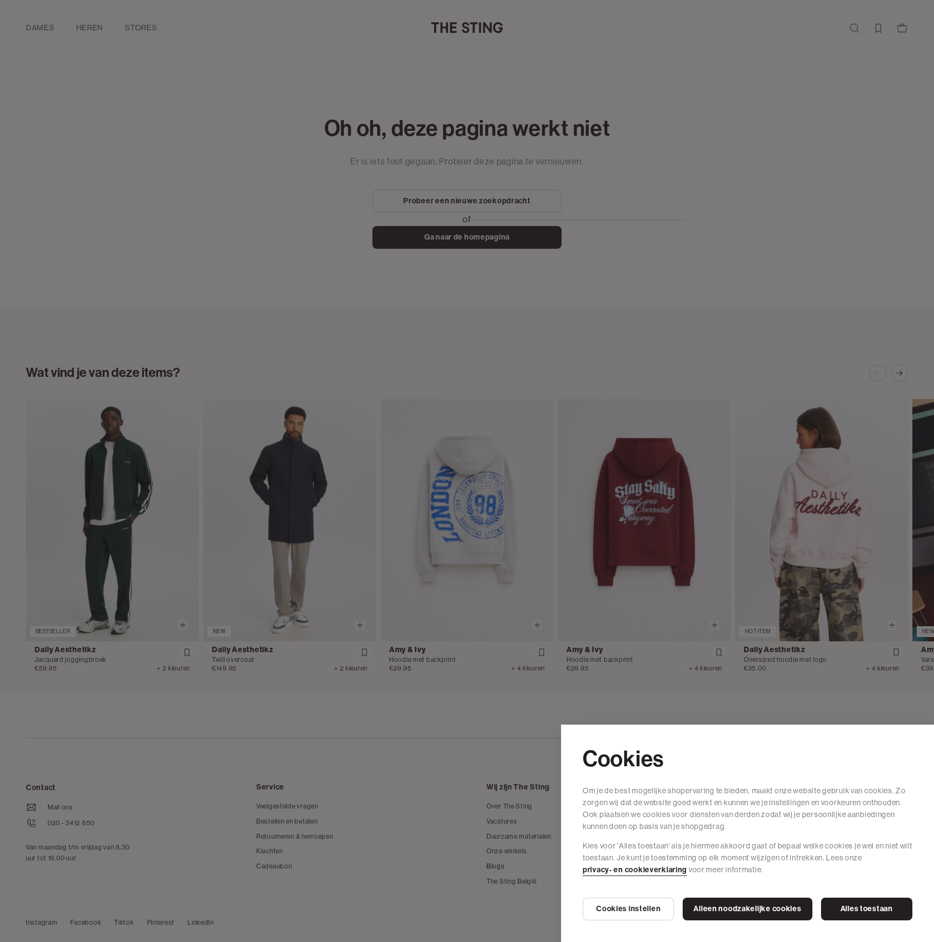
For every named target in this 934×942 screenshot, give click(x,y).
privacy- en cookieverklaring (635, 869)
